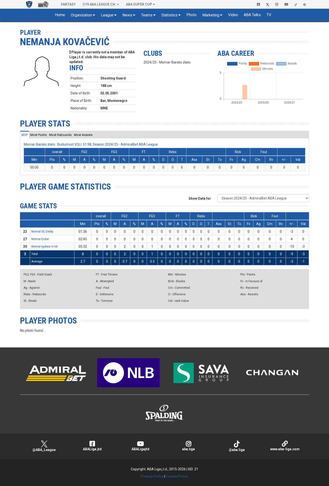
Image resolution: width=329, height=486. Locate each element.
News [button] (127, 15)
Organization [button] (81, 15)
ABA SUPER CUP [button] (139, 4)
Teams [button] (146, 15)
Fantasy (68, 4)
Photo (191, 15)
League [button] (107, 15)
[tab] (24, 135)
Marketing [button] (210, 15)
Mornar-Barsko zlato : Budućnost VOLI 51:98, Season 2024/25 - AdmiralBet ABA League (91, 144)
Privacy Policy (152, 476)
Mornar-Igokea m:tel (44, 246)
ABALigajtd (140, 449)
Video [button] (233, 15)
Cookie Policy (177, 476)
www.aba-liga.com (285, 449)
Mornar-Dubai (40, 239)
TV (269, 15)
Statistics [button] (169, 15)
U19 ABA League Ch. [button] (99, 4)
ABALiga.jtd (92, 449)
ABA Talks (252, 15)
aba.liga (188, 449)
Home (60, 15)
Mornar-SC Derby (42, 231)
